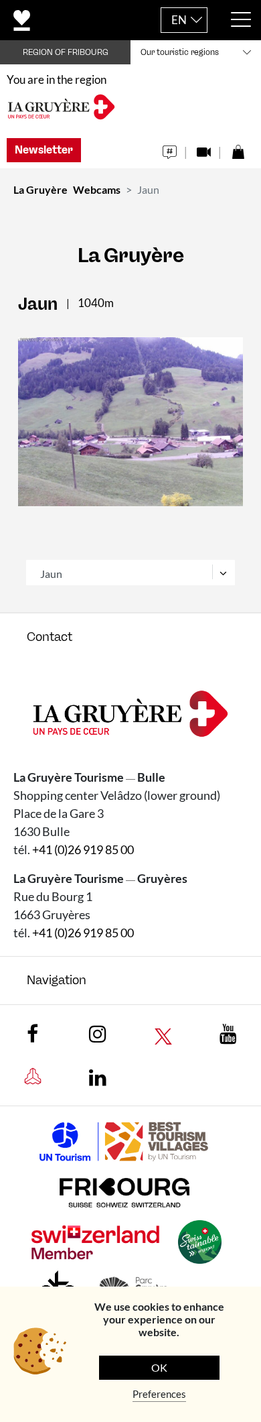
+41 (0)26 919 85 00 (83, 849)
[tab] (130, 637)
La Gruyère (40, 189)
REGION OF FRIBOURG (65, 52)
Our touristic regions (180, 52)
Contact (49, 637)
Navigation (56, 980)
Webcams (96, 189)
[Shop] (238, 148)
